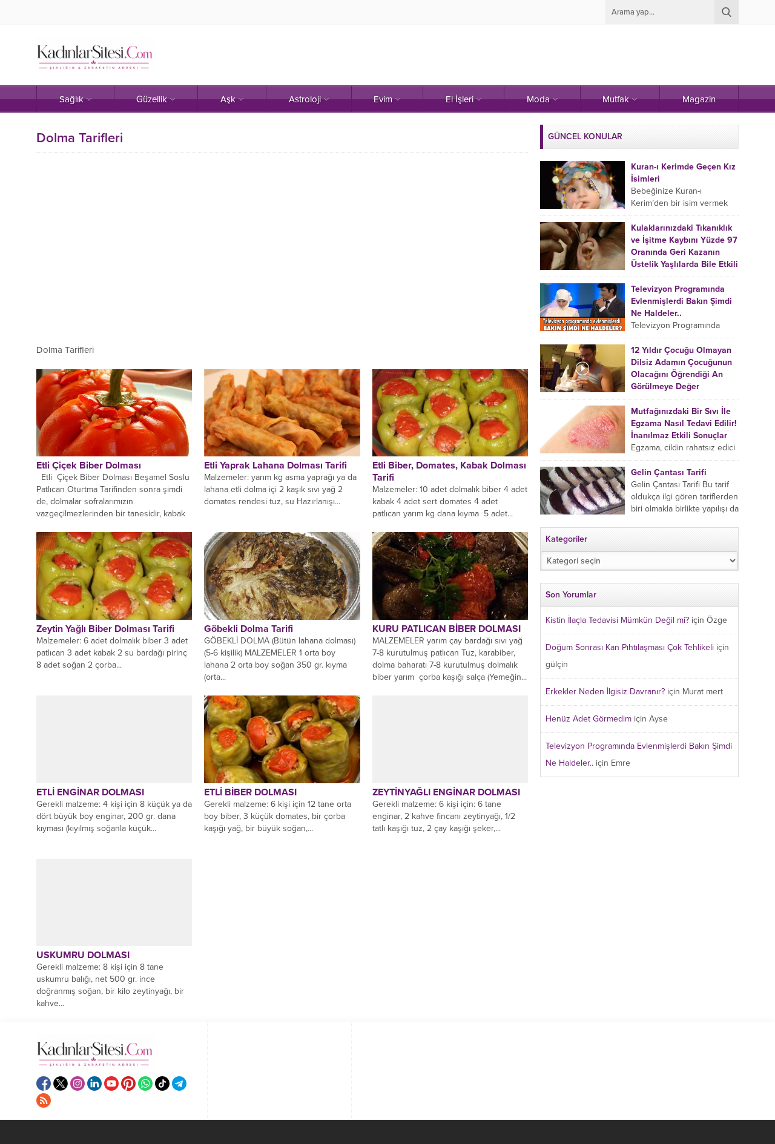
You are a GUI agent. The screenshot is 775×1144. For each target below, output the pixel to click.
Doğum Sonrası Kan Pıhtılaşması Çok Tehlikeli (630, 647)
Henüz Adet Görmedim (589, 719)
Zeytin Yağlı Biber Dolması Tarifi (105, 629)
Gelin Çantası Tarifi (669, 472)
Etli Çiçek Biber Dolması (88, 465)
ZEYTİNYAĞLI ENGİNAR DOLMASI (446, 792)
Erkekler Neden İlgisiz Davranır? (605, 691)
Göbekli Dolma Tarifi (248, 629)
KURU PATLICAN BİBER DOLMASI (446, 629)
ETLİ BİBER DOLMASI (250, 792)
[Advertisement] (282, 246)
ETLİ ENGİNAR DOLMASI (90, 792)
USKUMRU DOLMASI (83, 955)
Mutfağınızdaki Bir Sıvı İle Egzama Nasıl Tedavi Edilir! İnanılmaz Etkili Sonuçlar (684, 423)
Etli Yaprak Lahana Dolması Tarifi (275, 465)
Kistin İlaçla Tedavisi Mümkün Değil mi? (617, 620)
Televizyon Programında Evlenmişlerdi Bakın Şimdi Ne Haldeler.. (681, 301)
